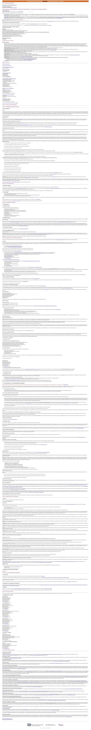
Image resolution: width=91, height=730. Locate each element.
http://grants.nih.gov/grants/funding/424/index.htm (42, 452)
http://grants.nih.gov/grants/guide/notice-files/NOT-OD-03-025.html (57, 700)
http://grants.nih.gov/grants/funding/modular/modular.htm (52, 188)
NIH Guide (45, 1)
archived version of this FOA (61, 17)
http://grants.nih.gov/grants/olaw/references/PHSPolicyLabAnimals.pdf (52, 654)
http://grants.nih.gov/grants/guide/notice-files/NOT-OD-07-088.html (43, 562)
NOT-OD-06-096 (58, 309)
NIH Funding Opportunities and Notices (7, 719)
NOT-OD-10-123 (66, 384)
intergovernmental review (13, 419)
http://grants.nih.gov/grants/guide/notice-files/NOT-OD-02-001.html (79, 681)
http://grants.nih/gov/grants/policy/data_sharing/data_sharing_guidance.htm (67, 561)
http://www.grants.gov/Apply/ (60, 239)
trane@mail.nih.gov (7, 648)
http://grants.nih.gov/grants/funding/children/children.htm (34, 686)
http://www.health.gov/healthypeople (7, 707)
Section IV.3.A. (63, 415)
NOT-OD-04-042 (23, 489)
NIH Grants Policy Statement (30, 671)
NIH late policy (66, 404)
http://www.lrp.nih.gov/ (69, 716)
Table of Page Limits (44, 444)
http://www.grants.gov (50, 21)
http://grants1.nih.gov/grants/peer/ (70, 504)
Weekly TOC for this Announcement (7, 718)
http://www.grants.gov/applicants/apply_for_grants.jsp (33, 369)
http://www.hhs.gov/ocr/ (42, 699)
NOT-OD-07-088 (31, 492)
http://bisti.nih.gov (56, 172)
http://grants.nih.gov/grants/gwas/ (39, 492)
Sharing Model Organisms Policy (14, 489)
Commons (26, 409)
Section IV (50, 25)
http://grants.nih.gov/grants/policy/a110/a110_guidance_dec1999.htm (74, 676)
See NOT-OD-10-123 (72, 14)
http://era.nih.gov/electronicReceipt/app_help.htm (12, 380)
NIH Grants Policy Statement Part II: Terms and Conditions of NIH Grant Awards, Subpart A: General (56, 577)
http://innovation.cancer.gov (48, 126)
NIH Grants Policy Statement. (48, 588)
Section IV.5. (69, 581)
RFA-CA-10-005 (54, 176)
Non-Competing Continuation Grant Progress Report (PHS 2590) (21, 588)
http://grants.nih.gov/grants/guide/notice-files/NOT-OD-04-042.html (11, 562)
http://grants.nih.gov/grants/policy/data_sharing (57, 663)
